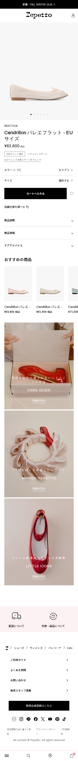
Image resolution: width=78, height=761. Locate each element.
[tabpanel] (39, 71)
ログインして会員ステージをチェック (22, 159)
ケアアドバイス (13, 245)
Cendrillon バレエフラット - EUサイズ (30, 307)
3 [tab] (37, 118)
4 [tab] (40, 118)
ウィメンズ (36, 648)
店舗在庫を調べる (14, 206)
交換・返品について (53, 626)
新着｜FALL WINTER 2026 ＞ (39, 4)
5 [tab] (44, 118)
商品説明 (9, 220)
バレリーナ (54, 648)
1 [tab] (30, 118)
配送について (16, 626)
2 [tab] (34, 118)
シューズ (19, 648)
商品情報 (9, 233)
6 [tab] (47, 118)
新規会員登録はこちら (39, 705)
